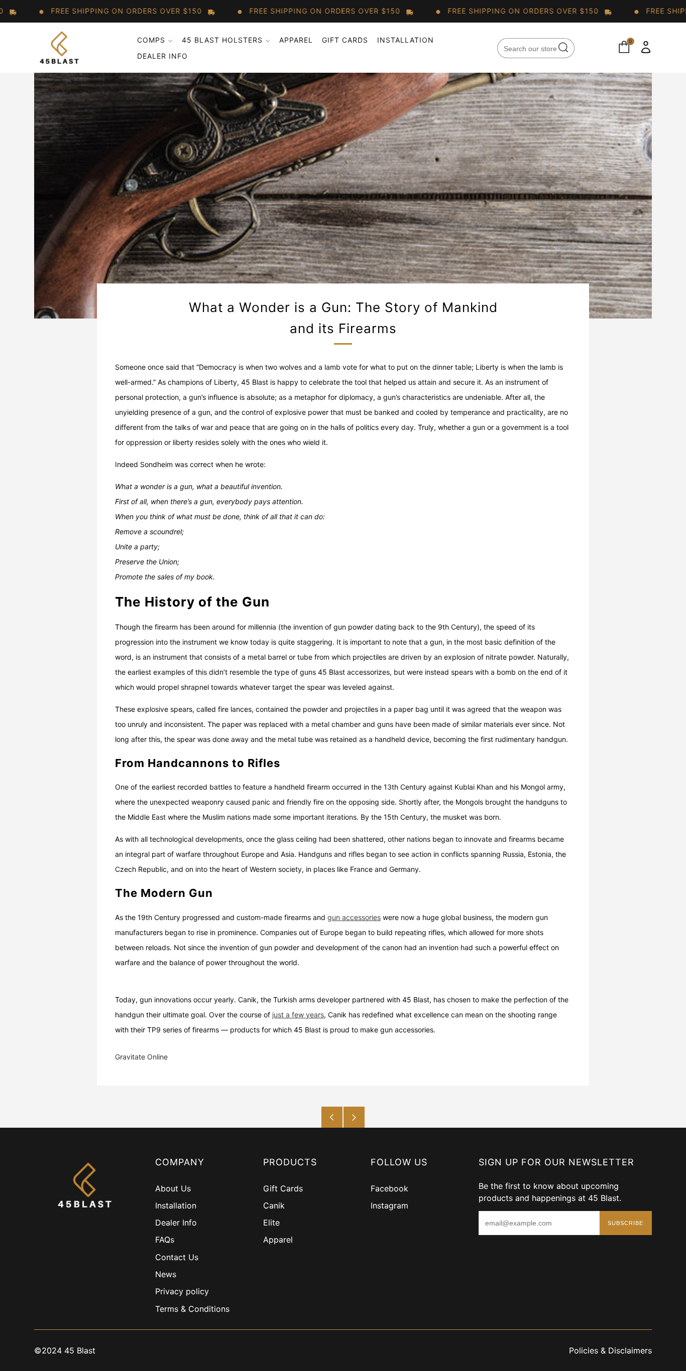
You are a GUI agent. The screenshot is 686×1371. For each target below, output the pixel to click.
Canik (274, 1205)
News (165, 1274)
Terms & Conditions (192, 1309)
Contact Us (176, 1257)
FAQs (164, 1240)
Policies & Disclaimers (610, 1350)
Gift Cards (345, 40)
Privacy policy (182, 1291)
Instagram (389, 1205)
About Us (173, 1188)
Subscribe (625, 1223)
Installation (405, 40)
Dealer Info (162, 56)
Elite (271, 1222)
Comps (151, 40)
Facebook (389, 1188)
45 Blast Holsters (222, 40)
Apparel (296, 40)
